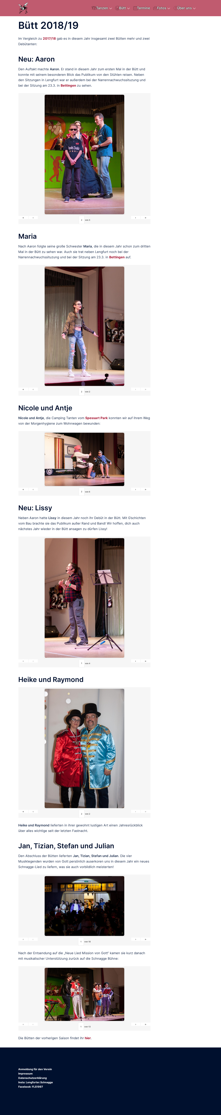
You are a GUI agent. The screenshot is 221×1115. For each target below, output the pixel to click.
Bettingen (68, 85)
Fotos (161, 8)
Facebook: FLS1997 (30, 1086)
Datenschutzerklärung (32, 1078)
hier (88, 1038)
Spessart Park (96, 418)
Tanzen (102, 8)
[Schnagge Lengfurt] (23, 8)
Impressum (25, 1073)
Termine (143, 8)
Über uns (184, 8)
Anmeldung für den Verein (35, 1069)
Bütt (122, 8)
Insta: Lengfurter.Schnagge (35, 1082)
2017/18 (49, 38)
